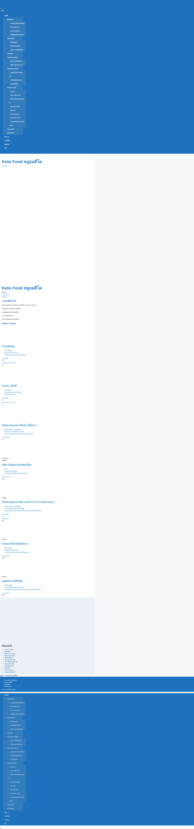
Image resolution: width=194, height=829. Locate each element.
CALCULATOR (10, 129)
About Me (7, 684)
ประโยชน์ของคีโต (10, 661)
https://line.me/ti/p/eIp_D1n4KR (14, 431)
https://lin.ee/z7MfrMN (11, 550)
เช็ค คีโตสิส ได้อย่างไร (15, 46)
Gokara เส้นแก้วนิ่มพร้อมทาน (15, 543)
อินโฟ (6, 668)
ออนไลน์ (4, 297)
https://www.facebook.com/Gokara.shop (17, 552)
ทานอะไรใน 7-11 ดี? (15, 117)
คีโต (6, 651)
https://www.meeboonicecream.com (15, 355)
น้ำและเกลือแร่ (9, 659)
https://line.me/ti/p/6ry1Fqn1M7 (14, 587)
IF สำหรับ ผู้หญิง (14, 83)
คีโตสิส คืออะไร (11, 38)
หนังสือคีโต (8, 666)
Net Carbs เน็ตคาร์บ (15, 31)
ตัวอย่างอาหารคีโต (11, 87)
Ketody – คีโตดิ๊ (9, 386)
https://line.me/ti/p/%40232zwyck (15, 508)
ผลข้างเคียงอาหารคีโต (12, 57)
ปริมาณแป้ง (13, 110)
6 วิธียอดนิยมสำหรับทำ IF (16, 80)
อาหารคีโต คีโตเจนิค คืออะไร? (17, 23)
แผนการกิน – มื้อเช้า (15, 106)
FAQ (5, 148)
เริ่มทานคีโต (10, 53)
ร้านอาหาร (13, 362)
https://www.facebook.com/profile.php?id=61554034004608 (23, 589)
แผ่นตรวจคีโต (9, 672)
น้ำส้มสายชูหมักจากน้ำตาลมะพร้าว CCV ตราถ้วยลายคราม (28, 502)
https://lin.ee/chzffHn (11, 471)
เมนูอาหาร (12, 91)
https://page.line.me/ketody (13, 392)
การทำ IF (7, 649)
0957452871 (9, 350)
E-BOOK (6, 144)
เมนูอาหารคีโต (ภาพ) (15, 95)
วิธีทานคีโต (8, 664)
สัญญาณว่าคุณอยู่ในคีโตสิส (16, 49)
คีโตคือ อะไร (10, 19)
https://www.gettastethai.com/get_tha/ (16, 473)
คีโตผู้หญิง (8, 657)
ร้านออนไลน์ (5, 294)
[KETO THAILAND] (9, 3)
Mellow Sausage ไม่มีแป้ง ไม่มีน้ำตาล (19, 425)
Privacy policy (9, 682)
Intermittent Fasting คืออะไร (17, 751)
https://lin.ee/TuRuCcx (11, 352)
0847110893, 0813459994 (13, 506)
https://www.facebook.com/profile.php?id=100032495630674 (23, 510)
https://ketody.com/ (10, 394)
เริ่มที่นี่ (6, 16)
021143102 (8, 390)
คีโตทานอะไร (9, 653)
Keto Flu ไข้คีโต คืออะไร (16, 61)
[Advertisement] (46, 632)
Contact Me (8, 686)
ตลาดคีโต (7, 140)
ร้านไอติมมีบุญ (8, 346)
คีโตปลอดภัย (8, 655)
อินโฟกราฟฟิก (10, 133)
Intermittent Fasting (12, 68)
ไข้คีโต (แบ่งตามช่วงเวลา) (16, 65)
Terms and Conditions (11, 680)
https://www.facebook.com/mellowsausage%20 (19, 433)
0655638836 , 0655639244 (13, 429)
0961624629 (9, 548)
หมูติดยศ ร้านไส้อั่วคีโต (12, 581)
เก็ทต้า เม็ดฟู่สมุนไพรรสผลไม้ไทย (17, 465)
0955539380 (9, 585)
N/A (6, 469)
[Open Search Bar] (1, 6)
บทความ (6, 136)
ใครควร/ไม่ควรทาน (15, 27)
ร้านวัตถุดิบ (5, 358)
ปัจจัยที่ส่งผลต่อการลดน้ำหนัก (17, 34)
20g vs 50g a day (14, 114)
